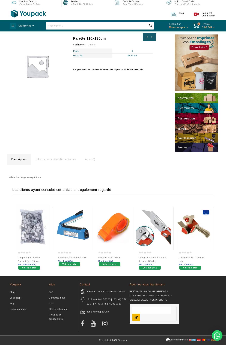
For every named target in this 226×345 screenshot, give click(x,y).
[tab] (19, 159)
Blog (12, 303)
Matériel (92, 44)
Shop (12, 292)
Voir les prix (29, 268)
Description (19, 159)
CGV (51, 303)
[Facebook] (84, 323)
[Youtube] (95, 323)
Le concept (15, 298)
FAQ (51, 292)
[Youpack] (28, 13)
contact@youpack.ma (98, 312)
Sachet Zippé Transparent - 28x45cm (152, 37)
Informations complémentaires (56, 159)
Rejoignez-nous (18, 309)
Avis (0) (90, 159)
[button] (217, 335)
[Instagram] (106, 323)
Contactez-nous (57, 298)
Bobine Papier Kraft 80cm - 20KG (147, 37)
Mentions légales (58, 309)
